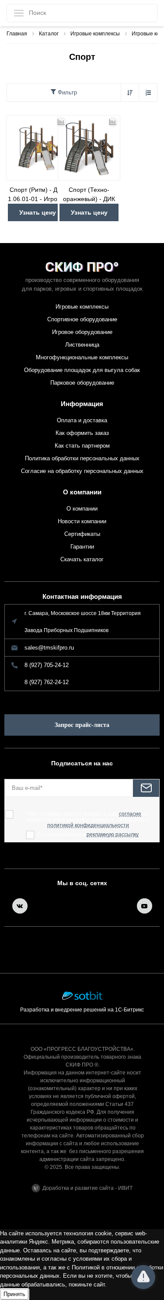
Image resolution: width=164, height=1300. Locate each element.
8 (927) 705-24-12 (46, 665)
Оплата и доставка (82, 420)
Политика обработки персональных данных (82, 458)
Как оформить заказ (82, 433)
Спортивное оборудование (82, 319)
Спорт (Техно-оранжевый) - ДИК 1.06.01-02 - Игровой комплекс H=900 (89, 195)
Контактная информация (82, 596)
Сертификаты (82, 534)
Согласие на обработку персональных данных (82, 471)
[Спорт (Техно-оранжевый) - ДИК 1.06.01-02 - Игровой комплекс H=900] (89, 148)
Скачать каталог (82, 559)
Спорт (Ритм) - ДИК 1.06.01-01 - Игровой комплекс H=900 (37, 195)
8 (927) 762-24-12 (46, 682)
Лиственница (82, 344)
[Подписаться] (146, 788)
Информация (82, 403)
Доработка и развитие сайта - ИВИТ (87, 1188)
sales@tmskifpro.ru (49, 647)
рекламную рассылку (113, 834)
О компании (82, 492)
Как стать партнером (82, 445)
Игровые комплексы (82, 306)
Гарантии (82, 546)
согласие (130, 814)
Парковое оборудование (82, 382)
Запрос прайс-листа (82, 725)
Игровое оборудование (82, 332)
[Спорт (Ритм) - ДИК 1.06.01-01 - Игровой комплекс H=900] (37, 148)
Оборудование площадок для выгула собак (82, 370)
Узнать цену (37, 212)
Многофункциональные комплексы (82, 357)
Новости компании (82, 521)
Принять (14, 1294)
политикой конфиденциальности (88, 825)
